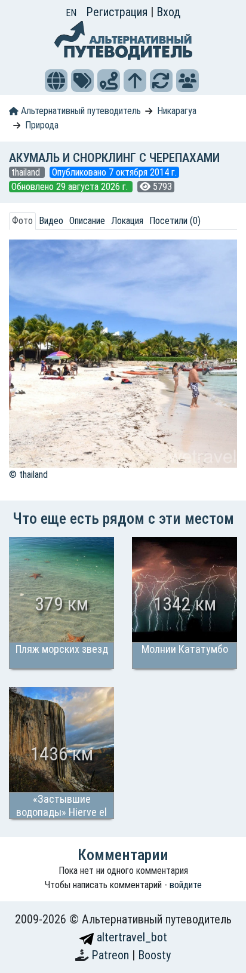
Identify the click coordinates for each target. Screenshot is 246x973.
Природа (42, 125)
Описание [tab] (87, 220)
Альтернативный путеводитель (80, 110)
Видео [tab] (51, 220)
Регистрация (118, 12)
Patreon (111, 955)
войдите (186, 885)
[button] (56, 81)
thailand (26, 172)
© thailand (28, 474)
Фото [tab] (22, 220)
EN (71, 13)
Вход (168, 12)
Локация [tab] (127, 220)
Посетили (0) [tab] (175, 220)
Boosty (154, 955)
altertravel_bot (130, 937)
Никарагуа (176, 110)
